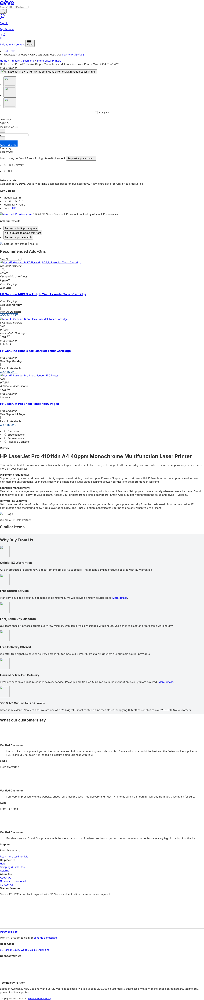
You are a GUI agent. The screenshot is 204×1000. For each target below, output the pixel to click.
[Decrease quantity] (2, 130)
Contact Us (6, 884)
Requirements (15, 438)
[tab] (102, 166)
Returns (4, 870)
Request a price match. (81, 158)
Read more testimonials (14, 856)
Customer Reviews (73, 54)
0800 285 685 (9, 931)
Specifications (16, 434)
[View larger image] (48, 71)
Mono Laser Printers (49, 60)
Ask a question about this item (23, 232)
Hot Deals (9, 51)
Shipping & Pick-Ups (12, 867)
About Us (5, 877)
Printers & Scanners (22, 60)
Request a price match (18, 237)
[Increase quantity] (2, 138)
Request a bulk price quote (21, 228)
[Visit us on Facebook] (102, 963)
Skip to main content (12, 44)
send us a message (45, 937)
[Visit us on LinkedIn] (102, 968)
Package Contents (18, 441)
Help (3, 863)
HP (14, 208)
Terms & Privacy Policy (39, 998)
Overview (13, 431)
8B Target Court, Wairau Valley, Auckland (25, 949)
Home (3, 60)
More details (119, 597)
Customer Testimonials (13, 881)
